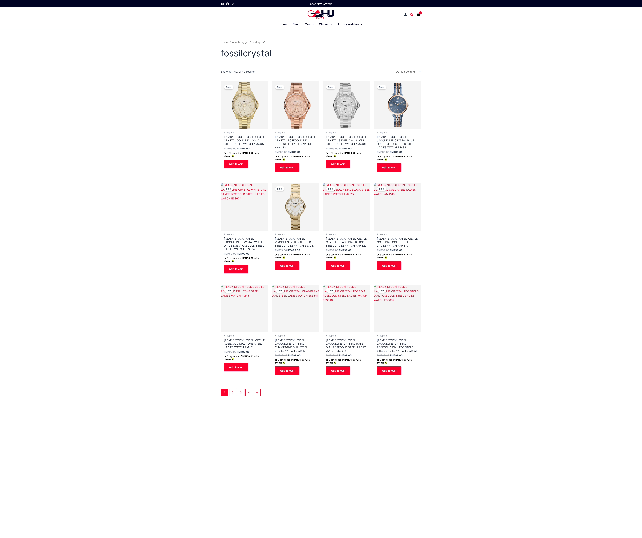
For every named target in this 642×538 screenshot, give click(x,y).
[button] (321, 4)
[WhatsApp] (232, 3)
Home (224, 42)
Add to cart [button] (236, 164)
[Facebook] (222, 3)
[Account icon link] (405, 14)
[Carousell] (227, 3)
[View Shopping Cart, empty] (419, 15)
